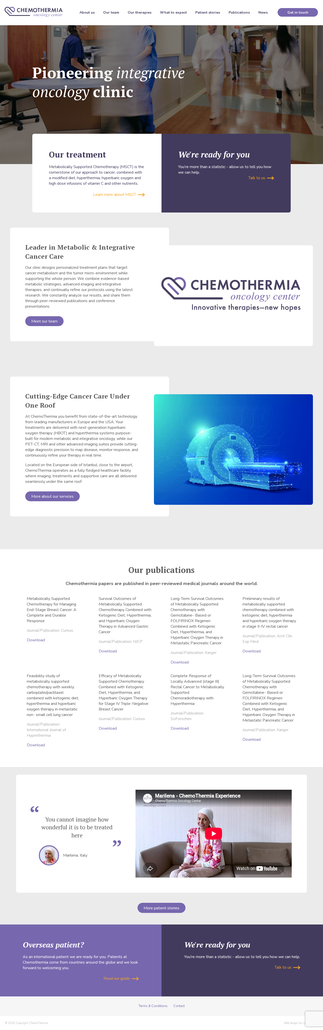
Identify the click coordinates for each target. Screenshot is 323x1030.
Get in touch (297, 12)
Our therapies (139, 12)
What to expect (173, 12)
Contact (179, 1006)
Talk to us (257, 178)
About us (87, 12)
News (263, 12)
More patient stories (161, 908)
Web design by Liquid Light (301, 1023)
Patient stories (207, 12)
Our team (111, 12)
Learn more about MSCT (115, 195)
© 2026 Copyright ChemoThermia (26, 1023)
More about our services (52, 496)
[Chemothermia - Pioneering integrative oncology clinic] (34, 12)
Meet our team (44, 321)
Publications (239, 12)
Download (36, 640)
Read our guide (117, 978)
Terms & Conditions (153, 1006)
